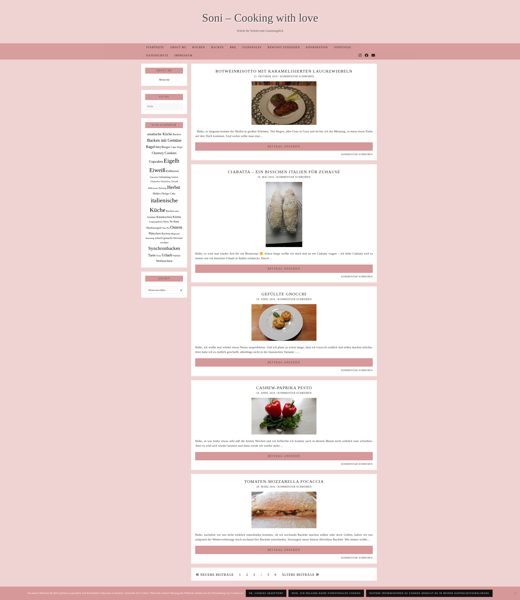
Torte (158, 256)
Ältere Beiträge (299, 574)
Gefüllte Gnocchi (284, 294)
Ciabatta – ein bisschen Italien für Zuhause (284, 172)
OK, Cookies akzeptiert (266, 593)
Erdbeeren (172, 171)
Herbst (173, 187)
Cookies (171, 153)
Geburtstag (165, 177)
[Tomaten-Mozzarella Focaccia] (283, 527)
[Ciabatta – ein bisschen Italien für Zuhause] (284, 246)
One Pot (166, 228)
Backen (217, 47)
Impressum (183, 55)
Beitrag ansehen (284, 146)
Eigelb (171, 160)
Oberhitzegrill (153, 227)
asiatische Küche (159, 134)
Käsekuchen (164, 217)
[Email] (373, 55)
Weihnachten (164, 260)
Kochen (198, 47)
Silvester (178, 238)
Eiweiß (157, 170)
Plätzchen (155, 233)
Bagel (150, 147)
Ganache (154, 177)
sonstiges (164, 242)
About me (178, 47)
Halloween (153, 188)
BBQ (233, 47)
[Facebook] (367, 55)
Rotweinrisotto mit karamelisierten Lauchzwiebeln (284, 71)
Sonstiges (342, 47)
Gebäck (174, 177)
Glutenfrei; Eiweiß (169, 181)
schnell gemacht (164, 238)
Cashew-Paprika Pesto (284, 387)
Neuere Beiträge (216, 574)
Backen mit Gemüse (164, 140)
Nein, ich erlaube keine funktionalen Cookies (326, 593)
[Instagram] (360, 55)
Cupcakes (156, 161)
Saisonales (252, 47)
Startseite (155, 47)
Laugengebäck (156, 222)
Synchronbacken (164, 248)
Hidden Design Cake (164, 193)
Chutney (158, 153)
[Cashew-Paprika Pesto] (283, 433)
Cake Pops (176, 147)
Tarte (152, 255)
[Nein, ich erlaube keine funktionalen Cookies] (515, 593)
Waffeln (176, 256)
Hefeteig (163, 188)
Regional (175, 234)
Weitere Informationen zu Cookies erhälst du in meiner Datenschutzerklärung (429, 593)
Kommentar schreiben (297, 76)
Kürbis (177, 217)
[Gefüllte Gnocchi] (283, 339)
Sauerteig (149, 238)
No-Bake (174, 221)
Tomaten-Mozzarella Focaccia (284, 481)
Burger (165, 147)
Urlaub (167, 255)
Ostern (176, 227)
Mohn (166, 222)
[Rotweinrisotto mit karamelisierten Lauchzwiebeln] (283, 123)
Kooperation (317, 47)
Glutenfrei (155, 181)
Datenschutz (157, 55)
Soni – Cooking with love (260, 18)
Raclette (166, 233)
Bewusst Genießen (284, 47)
